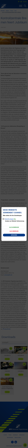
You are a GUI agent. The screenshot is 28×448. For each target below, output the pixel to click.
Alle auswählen (14, 227)
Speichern (14, 235)
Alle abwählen (14, 231)
